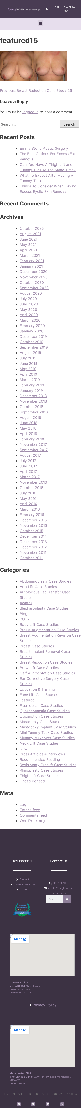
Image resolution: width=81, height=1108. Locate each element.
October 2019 (31, 342)
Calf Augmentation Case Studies (47, 673)
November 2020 (34, 277)
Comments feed (33, 815)
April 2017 (28, 471)
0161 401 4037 (25, 1083)
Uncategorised (32, 781)
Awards (26, 603)
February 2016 (32, 514)
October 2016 (31, 487)
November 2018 (33, 401)
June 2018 (28, 423)
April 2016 (28, 504)
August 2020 (31, 293)
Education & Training (37, 689)
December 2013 (33, 541)
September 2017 (34, 450)
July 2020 (28, 298)
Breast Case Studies (37, 646)
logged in (30, 112)
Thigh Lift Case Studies (39, 775)
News (24, 748)
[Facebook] (19, 1104)
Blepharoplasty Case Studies (44, 608)
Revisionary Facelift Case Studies (48, 765)
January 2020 (31, 331)
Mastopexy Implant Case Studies (48, 727)
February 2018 (32, 439)
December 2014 (33, 536)
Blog (23, 613)
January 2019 (31, 390)
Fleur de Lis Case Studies (41, 705)
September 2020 (34, 288)
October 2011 (31, 558)
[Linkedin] (48, 1104)
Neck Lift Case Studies (39, 743)
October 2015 (31, 531)
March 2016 (30, 509)
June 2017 (28, 466)
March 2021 (30, 255)
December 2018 (33, 396)
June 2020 (29, 304)
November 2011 (33, 552)
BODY (25, 619)
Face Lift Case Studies (39, 694)
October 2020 (32, 282)
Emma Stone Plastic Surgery (44, 148)
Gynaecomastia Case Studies (45, 711)
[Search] (67, 899)
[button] (40, 23)
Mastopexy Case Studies (41, 721)
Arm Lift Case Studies (38, 586)
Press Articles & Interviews (42, 754)
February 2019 (32, 385)
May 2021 (28, 244)
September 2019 (34, 347)
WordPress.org (32, 820)
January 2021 (31, 266)
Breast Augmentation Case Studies (49, 630)
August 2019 (30, 352)
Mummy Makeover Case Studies (47, 738)
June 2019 (28, 363)
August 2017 (30, 455)
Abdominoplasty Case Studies (45, 581)
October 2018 (31, 406)
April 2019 (28, 374)
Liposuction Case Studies (41, 716)
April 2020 (29, 315)
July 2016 (28, 493)
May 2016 (28, 498)
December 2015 (33, 520)
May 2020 (28, 309)
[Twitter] (33, 1104)
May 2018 (28, 428)
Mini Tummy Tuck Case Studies (46, 732)
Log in (25, 804)
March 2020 (30, 320)
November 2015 (33, 525)
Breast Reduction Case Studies (46, 662)
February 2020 (32, 325)
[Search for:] (30, 124)
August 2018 (30, 417)
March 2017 (30, 477)
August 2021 (30, 234)
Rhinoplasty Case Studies (41, 770)
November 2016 (33, 482)
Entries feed (30, 810)
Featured (27, 700)
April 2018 (28, 433)
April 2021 (28, 250)
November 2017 (33, 444)
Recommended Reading (40, 759)
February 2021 (32, 261)
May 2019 (28, 369)
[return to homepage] (24, 9)
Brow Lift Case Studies (39, 667)
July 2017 (28, 460)
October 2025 (32, 228)
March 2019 (30, 379)
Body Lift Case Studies (39, 624)
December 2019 (33, 336)
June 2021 (28, 239)
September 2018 (34, 412)
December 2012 (33, 547)
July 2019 (28, 358)
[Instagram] (62, 1104)
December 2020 (33, 271)
